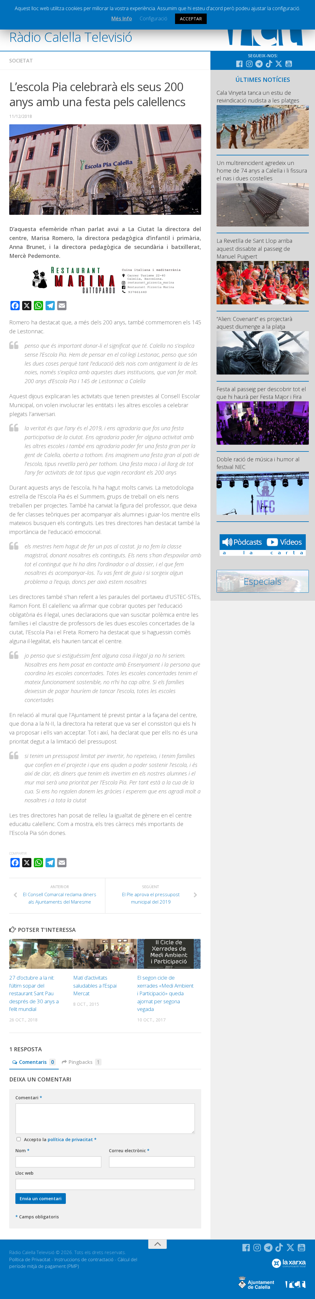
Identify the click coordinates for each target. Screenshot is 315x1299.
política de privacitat (71, 1139)
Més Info (121, 18)
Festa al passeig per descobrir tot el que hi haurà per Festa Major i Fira (261, 392)
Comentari (28, 1098)
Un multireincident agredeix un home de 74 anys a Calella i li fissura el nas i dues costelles (262, 170)
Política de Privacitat (29, 1259)
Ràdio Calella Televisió (70, 37)
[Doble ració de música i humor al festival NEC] (263, 493)
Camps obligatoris (37, 1217)
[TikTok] (269, 63)
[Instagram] (249, 63)
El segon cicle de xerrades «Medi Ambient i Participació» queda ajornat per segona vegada (165, 993)
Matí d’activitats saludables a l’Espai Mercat (95, 985)
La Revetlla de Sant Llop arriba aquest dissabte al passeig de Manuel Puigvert (254, 248)
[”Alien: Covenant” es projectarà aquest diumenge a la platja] (263, 353)
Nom (22, 1150)
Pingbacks (84, 1062)
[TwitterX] (278, 63)
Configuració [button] (153, 18)
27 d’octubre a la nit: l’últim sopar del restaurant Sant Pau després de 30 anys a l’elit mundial (34, 993)
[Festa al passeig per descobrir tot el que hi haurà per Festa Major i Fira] (263, 423)
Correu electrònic (129, 1150)
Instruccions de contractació (84, 1259)
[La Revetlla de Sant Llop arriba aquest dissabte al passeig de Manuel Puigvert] (263, 282)
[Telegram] (259, 63)
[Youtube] (288, 63)
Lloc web (24, 1173)
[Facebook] (239, 63)
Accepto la (59, 1139)
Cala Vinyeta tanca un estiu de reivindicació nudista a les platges (258, 96)
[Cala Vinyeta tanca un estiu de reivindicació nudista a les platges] (263, 126)
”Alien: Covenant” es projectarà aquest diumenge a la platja (254, 322)
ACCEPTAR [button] (191, 19)
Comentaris (36, 1062)
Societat (21, 60)
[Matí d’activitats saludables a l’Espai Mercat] (105, 954)
